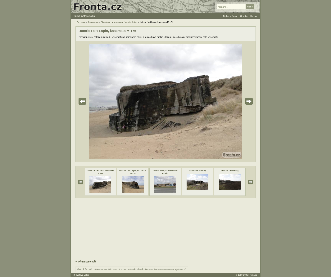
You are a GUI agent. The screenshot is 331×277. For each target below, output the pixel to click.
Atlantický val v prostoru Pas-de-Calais (119, 22)
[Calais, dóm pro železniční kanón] (165, 192)
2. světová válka (81, 275)
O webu (243, 16)
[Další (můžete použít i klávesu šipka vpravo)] (238, 101)
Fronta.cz (252, 275)
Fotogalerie (93, 22)
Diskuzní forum (230, 16)
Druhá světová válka (84, 16)
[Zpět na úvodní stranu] (99, 6)
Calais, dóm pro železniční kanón (165, 172)
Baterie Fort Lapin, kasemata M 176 (100, 172)
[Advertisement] (165, 229)
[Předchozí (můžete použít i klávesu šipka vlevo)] (93, 101)
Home (82, 22)
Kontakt (253, 16)
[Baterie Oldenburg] (197, 189)
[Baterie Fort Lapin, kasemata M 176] (100, 192)
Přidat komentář (87, 261)
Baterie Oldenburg (197, 171)
